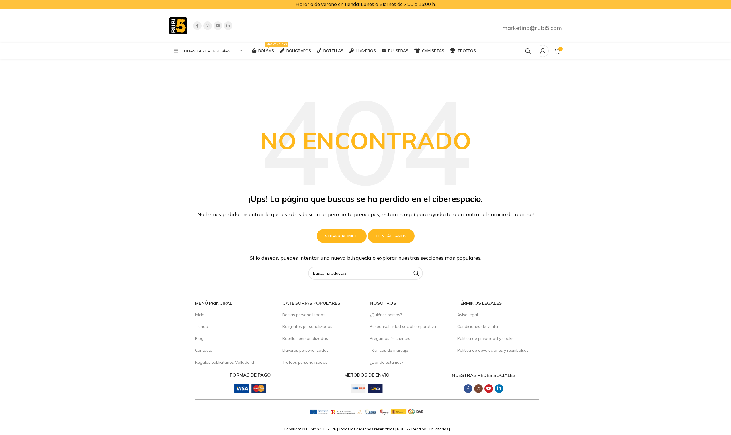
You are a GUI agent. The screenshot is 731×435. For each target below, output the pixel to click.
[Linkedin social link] (228, 25)
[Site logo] (178, 25)
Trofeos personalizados (304, 362)
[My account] (543, 51)
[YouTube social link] (218, 25)
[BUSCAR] (416, 273)
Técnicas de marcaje (389, 350)
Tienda (201, 326)
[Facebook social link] (197, 25)
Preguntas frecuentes (390, 338)
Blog (199, 338)
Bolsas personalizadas (303, 314)
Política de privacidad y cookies (487, 338)
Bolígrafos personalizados (307, 326)
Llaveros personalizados (305, 350)
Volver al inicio (342, 236)
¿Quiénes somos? (386, 314)
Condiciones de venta (477, 326)
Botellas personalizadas (305, 338)
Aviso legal (467, 314)
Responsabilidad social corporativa (403, 326)
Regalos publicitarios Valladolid (224, 362)
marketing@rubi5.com (532, 28)
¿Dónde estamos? (386, 362)
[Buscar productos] (528, 51)
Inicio (199, 314)
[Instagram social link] (207, 25)
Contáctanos (391, 236)
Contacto (203, 350)
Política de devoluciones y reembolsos (493, 350)
